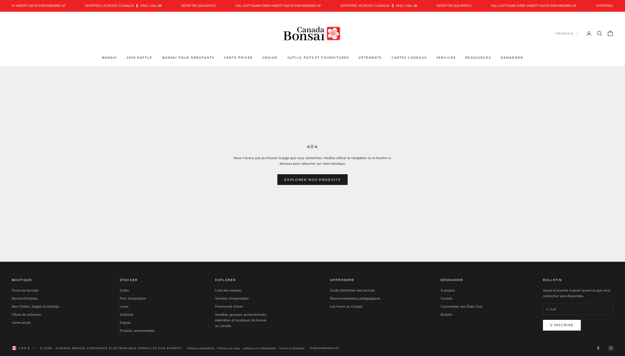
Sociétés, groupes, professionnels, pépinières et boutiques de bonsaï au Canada (241, 320)
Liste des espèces (228, 290)
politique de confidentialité (259, 348)
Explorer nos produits (312, 180)
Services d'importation (232, 298)
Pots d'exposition (133, 298)
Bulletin (446, 314)
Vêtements (370, 57)
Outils (124, 290)
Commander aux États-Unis (462, 306)
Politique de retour (228, 348)
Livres (124, 306)
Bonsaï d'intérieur (25, 298)
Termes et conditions (291, 348)
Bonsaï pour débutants (188, 57)
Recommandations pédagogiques (355, 298)
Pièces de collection (26, 314)
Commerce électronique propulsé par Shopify (134, 348)
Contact (446, 298)
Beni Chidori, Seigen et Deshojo (35, 306)
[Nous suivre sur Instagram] (610, 348)
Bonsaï (109, 57)
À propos (448, 290)
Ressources (478, 57)
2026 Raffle (139, 57)
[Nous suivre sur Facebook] (598, 348)
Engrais (125, 322)
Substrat (126, 314)
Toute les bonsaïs (25, 290)
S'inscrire (562, 325)
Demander (512, 57)
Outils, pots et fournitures (318, 57)
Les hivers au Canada (346, 306)
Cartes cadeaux (409, 57)
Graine (270, 57)
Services (446, 57)
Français (565, 33)
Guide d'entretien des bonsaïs (352, 290)
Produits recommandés (137, 330)
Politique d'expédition (200, 348)
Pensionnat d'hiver (229, 306)
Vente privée (238, 57)
